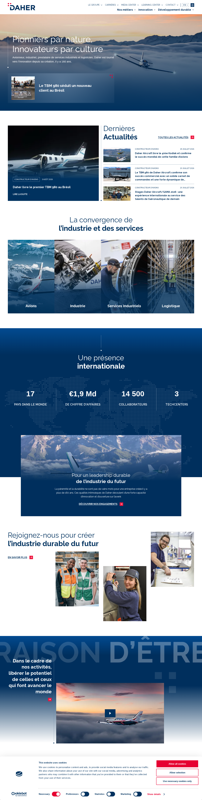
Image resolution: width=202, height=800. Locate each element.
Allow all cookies (177, 764)
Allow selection (177, 772)
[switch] (85, 794)
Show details (154, 794)
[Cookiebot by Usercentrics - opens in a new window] (19, 794)
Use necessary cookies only (177, 781)
